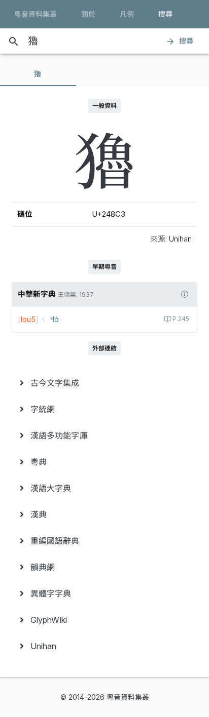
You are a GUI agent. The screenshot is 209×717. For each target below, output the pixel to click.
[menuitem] (104, 383)
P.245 (180, 319)
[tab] (38, 74)
